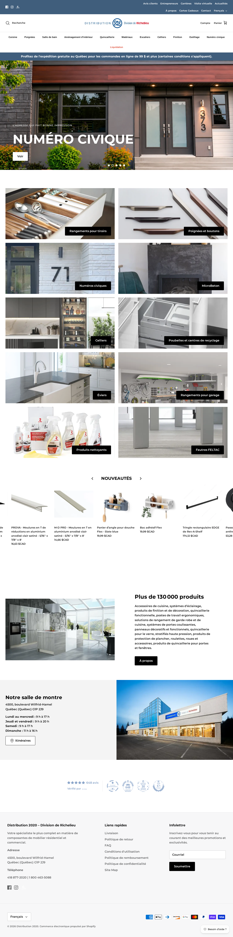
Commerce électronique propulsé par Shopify (68, 926)
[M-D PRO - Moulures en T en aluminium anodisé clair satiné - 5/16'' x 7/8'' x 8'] (74, 504)
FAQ (108, 845)
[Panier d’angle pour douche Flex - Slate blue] (116, 504)
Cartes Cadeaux (188, 10)
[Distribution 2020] (17, 7)
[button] (109, 165)
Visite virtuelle (203, 3)
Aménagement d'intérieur (78, 37)
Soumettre (182, 866)
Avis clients (150, 3)
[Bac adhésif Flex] (159, 504)
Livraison (111, 833)
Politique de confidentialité (125, 864)
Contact (206, 10)
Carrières (186, 3)
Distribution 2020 (27, 926)
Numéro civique (216, 37)
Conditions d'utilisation (122, 851)
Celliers (161, 37)
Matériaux (127, 37)
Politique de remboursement (127, 858)
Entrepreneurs (169, 3)
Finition (177, 37)
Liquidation (116, 47)
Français (219, 10)
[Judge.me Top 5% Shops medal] (158, 786)
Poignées (29, 37)
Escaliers (145, 37)
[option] (116, 115)
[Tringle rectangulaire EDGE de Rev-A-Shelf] (202, 504)
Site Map (111, 870)
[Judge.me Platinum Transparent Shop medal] (113, 786)
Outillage (194, 37)
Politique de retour (119, 839)
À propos (171, 10)
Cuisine (13, 37)
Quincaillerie (107, 37)
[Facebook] (6, 7)
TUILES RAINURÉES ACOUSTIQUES (43, 99)
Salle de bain (49, 37)
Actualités (221, 3)
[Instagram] (12, 7)
